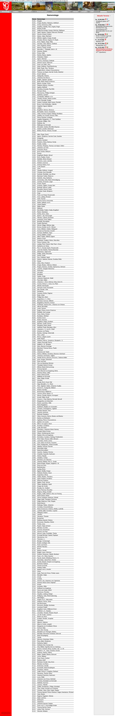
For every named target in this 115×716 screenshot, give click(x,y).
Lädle (92, 11)
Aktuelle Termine (103, 16)
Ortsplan (84, 11)
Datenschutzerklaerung (5, 715)
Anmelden (109, 8)
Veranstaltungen (42, 11)
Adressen (55, 11)
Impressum (5, 714)
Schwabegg (5, 11)
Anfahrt (15, 11)
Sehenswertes (26, 11)
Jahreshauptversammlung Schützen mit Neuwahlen (104, 49)
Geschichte (65, 11)
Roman (75, 11)
